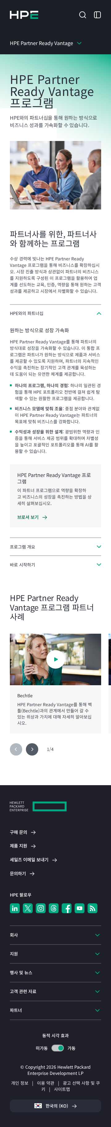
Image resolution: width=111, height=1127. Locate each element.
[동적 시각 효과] (57, 1048)
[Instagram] (41, 908)
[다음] (32, 749)
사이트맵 (62, 1089)
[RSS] (92, 908)
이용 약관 (45, 1083)
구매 (18, 832)
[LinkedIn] (15, 908)
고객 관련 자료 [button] (23, 991)
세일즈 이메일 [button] (29, 859)
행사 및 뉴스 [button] (21, 972)
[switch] (58, 1048)
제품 (18, 846)
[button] (82, 14)
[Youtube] (79, 908)
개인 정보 (19, 1083)
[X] (28, 908)
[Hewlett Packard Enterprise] (24, 15)
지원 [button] (14, 954)
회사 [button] (14, 935)
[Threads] (54, 908)
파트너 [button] (16, 1010)
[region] (55, 683)
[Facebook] (67, 908)
